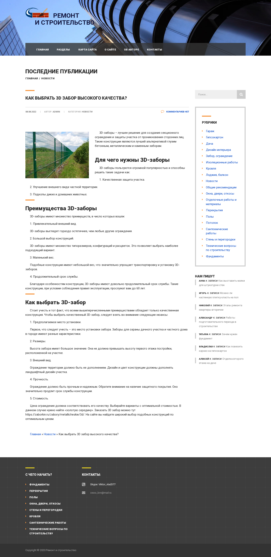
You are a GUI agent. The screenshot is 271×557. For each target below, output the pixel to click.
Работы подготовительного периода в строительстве (217, 322)
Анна (202, 281)
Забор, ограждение (219, 156)
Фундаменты (215, 256)
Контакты (154, 49)
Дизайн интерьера (218, 150)
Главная (42, 49)
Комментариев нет (177, 111)
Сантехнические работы (47, 522)
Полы (210, 216)
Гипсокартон (214, 137)
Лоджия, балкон (217, 175)
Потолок (212, 223)
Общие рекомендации (221, 187)
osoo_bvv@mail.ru (100, 492)
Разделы (63, 49)
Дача (209, 143)
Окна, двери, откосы (220, 193)
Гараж (210, 131)
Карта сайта (87, 49)
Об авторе (131, 49)
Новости (48, 78)
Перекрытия (214, 210)
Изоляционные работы (222, 162)
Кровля (211, 168)
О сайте (110, 49)
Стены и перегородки (220, 239)
